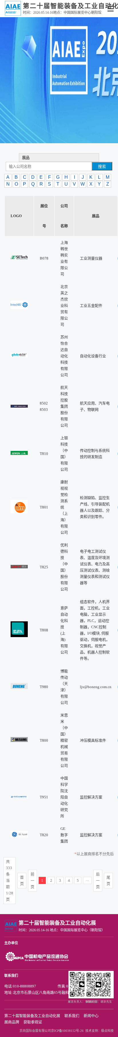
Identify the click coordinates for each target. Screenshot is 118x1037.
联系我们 (71, 1016)
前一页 (32, 880)
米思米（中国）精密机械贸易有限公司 (64, 740)
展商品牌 (11, 1022)
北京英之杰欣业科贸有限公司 (64, 305)
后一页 (98, 880)
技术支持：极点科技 (99, 1030)
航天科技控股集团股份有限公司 (64, 406)
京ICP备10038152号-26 (67, 1030)
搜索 (102, 166)
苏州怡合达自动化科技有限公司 (64, 356)
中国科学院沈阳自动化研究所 (64, 797)
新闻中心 (91, 1016)
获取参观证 (32, 1022)
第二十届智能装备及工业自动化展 (32, 1016)
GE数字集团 (64, 834)
